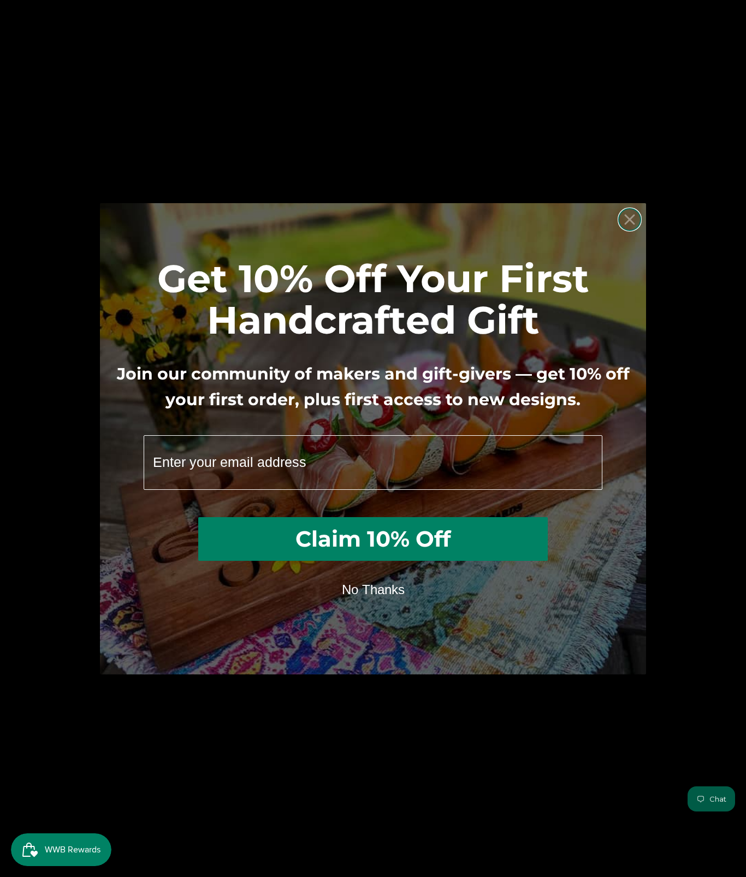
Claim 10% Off (373, 538)
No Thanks (373, 589)
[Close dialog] (630, 219)
